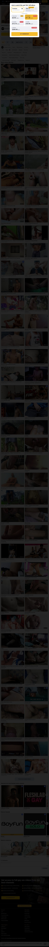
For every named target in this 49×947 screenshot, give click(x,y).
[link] (40, 4)
